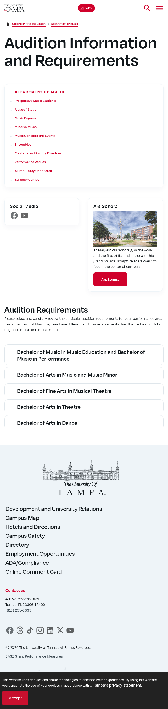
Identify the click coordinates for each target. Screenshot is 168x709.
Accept (15, 698)
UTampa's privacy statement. (115, 685)
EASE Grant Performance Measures (34, 656)
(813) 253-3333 (18, 610)
